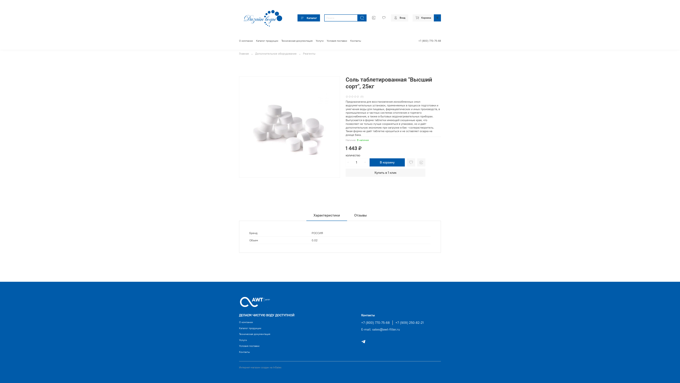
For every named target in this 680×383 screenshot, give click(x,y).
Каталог (312, 18)
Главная (244, 53)
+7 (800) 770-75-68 (429, 40)
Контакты (355, 40)
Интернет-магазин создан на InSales (260, 367)
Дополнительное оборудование (276, 53)
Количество (353, 155)
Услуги (320, 40)
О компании (246, 40)
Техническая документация (297, 40)
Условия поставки (337, 40)
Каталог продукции (267, 40)
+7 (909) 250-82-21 (409, 323)
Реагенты (309, 53)
